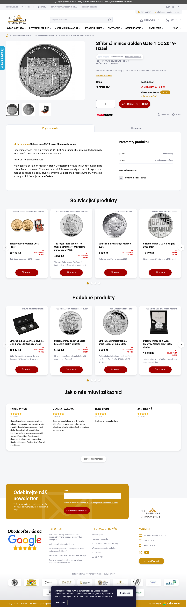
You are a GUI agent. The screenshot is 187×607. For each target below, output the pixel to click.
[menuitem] (16, 28)
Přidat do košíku (137, 103)
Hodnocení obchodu (89, 7)
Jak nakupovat (12, 7)
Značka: (107, 63)
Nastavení (60, 602)
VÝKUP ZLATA (97, 557)
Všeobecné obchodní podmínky (33, 7)
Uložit (101, 115)
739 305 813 (149, 540)
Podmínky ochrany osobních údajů (63, 7)
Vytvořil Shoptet (155, 603)
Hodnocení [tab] (136, 128)
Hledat (109, 20)
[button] (88, 283)
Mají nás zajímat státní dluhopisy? (62, 544)
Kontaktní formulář (151, 561)
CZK (173, 7)
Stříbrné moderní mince (135, 178)
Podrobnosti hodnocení (133, 57)
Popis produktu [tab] (50, 128)
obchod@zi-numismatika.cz (155, 535)
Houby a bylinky (109, 574)
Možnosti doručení (149, 96)
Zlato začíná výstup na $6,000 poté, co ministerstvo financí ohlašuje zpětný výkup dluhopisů (65, 537)
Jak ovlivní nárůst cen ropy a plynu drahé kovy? (67, 555)
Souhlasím (125, 593)
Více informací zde (103, 596)
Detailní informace (104, 76)
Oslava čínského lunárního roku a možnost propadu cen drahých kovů (65, 561)
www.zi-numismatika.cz (82, 591)
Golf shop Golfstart (94, 574)
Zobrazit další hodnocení (93, 459)
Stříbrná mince (22, 144)
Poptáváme (96, 553)
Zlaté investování (78, 574)
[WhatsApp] (140, 552)
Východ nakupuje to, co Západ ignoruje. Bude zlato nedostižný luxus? (66, 549)
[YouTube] (146, 552)
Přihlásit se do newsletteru (76, 510)
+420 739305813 (150, 545)
